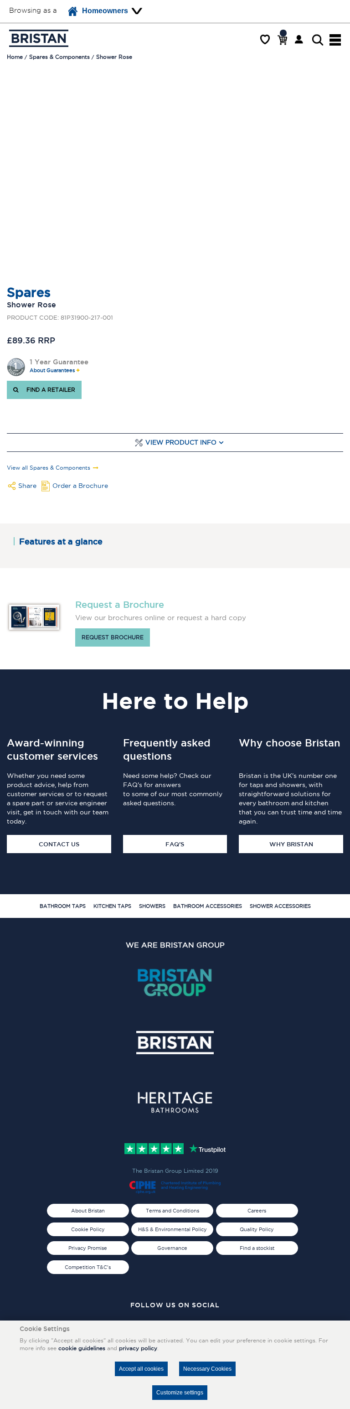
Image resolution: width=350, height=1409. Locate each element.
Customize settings (179, 1392)
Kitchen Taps (112, 906)
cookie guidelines (81, 1348)
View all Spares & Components (48, 468)
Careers (256, 1210)
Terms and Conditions (172, 1210)
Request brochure (113, 637)
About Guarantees (52, 370)
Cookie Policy (88, 1229)
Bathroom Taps (63, 906)
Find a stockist (257, 1248)
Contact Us (59, 844)
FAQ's (174, 844)
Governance (172, 1248)
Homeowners (105, 11)
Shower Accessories (280, 906)
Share (27, 485)
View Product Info (180, 442)
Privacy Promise (87, 1248)
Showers (152, 906)
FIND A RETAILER (49, 390)
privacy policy (138, 1348)
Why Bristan (291, 844)
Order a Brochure (80, 485)
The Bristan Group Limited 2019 (175, 1171)
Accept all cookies (141, 1369)
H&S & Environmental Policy (172, 1229)
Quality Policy (257, 1229)
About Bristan (88, 1210)
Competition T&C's (88, 1267)
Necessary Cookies (207, 1369)
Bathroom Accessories (207, 906)
